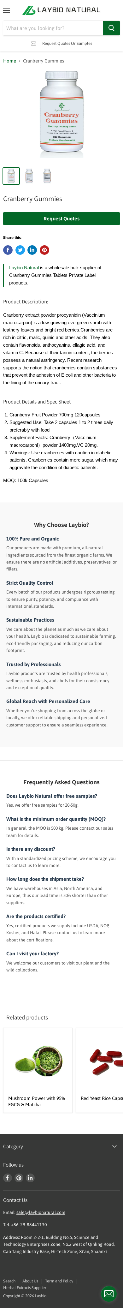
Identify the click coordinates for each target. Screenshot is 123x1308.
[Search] (111, 28)
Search (9, 1281)
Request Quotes (61, 218)
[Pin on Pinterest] (44, 250)
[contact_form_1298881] (109, 1294)
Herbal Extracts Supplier (24, 1287)
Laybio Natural (24, 267)
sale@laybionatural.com (40, 1212)
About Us (30, 1281)
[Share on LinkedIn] (32, 250)
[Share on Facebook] (8, 250)
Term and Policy (59, 1281)
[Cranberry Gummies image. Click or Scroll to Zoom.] (61, 116)
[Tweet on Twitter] (20, 250)
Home (9, 60)
